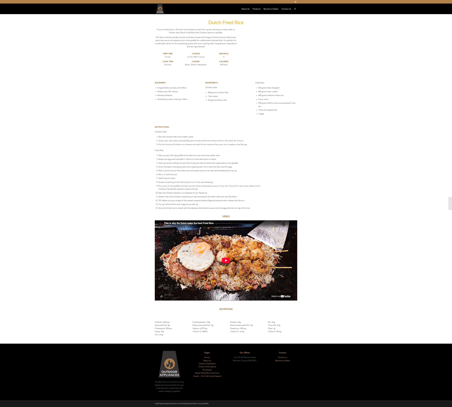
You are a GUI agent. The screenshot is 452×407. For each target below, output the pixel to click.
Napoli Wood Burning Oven (207, 373)
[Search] (295, 9)
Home (207, 357)
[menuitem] (245, 9)
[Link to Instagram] (295, 2)
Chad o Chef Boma (207, 363)
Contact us (282, 357)
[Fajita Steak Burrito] (450, 203)
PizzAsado (207, 370)
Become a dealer (282, 360)
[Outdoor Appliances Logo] (160, 9)
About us (207, 360)
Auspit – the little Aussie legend (207, 376)
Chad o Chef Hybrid (207, 366)
